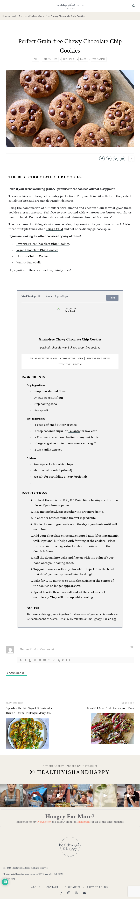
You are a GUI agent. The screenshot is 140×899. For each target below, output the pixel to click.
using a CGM (54, 229)
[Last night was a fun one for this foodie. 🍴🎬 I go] (35, 795)
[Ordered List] (39, 660)
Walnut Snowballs (28, 262)
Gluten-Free (50, 59)
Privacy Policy (98, 887)
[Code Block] (54, 660)
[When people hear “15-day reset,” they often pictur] (58, 795)
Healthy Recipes (19, 16)
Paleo (83, 59)
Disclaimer (73, 887)
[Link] (59, 660)
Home (6, 16)
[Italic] (25, 660)
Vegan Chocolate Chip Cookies (37, 250)
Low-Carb (68, 59)
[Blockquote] (49, 660)
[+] (68, 660)
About (35, 887)
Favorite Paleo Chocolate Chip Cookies (42, 243)
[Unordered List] (44, 660)
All (35, 59)
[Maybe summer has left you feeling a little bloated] (128, 795)
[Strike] (35, 660)
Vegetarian (99, 59)
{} (63, 660)
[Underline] (30, 660)
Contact (52, 887)
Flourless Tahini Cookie (32, 256)
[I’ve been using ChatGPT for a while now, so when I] (81, 795)
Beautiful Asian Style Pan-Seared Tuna (110, 708)
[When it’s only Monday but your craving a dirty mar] (105, 795)
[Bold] (20, 660)
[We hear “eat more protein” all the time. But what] (11, 795)
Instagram (83, 821)
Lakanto (74, 431)
